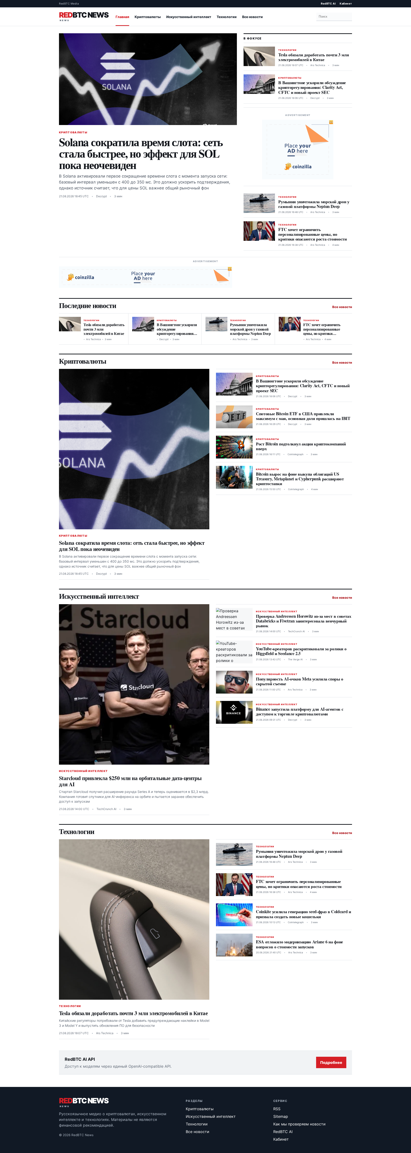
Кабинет (346, 3)
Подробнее (331, 1062)
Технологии (227, 17)
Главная (122, 17)
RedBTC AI (328, 3)
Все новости (252, 17)
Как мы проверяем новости (299, 1124)
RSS (276, 1108)
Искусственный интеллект (188, 17)
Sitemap (280, 1116)
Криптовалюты (148, 17)
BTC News (83, 15)
